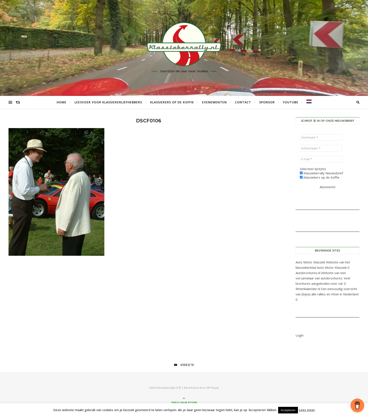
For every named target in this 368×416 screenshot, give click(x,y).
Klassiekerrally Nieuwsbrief (323, 173)
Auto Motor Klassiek (310, 262)
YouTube (290, 102)
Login (299, 335)
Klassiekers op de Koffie (172, 102)
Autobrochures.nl (308, 273)
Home (61, 102)
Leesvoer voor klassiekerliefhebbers (108, 102)
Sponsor (267, 102)
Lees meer (307, 410)
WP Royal (212, 388)
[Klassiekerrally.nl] (184, 44)
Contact (243, 102)
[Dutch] (307, 101)
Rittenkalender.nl (308, 289)
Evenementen (214, 102)
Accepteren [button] (288, 410)
